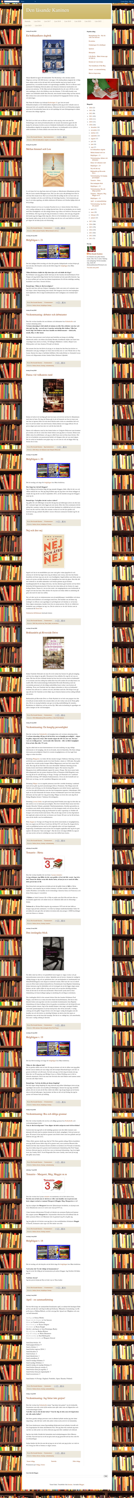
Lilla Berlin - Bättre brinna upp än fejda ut (98, 57)
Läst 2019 (67, 21)
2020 (91, 119)
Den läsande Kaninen (47, 9)
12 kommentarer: (48, 1102)
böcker (34, 305)
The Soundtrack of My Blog (97, 66)
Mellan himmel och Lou (38, 149)
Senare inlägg (31, 1461)
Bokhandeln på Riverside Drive (42, 632)
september (94, 136)
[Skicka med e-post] (58, 137)
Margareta (36, 759)
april (92, 209)
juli (92, 141)
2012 (91, 236)
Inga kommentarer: (49, 137)
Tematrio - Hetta (34, 852)
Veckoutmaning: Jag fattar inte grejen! (45, 1398)
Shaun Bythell (60, 140)
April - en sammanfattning (39, 1299)
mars (92, 212)
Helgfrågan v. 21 (34, 240)
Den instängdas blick (36, 932)
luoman (70, 1484)
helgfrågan (64, 266)
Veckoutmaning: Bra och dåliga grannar (46, 1114)
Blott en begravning (94, 73)
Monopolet (92, 53)
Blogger (81, 1484)
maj (92, 147)
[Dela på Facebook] (64, 137)
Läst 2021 (88, 21)
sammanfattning (50, 1389)
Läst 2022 (98, 21)
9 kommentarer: (48, 1453)
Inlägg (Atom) (40, 1465)
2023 (91, 110)
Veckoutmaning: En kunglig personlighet (47, 727)
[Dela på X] (62, 137)
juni (92, 144)
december (94, 127)
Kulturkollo (69, 321)
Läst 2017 (47, 21)
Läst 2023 (28, 25)
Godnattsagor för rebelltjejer (97, 45)
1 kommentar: (48, 1386)
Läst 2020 (78, 21)
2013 (91, 233)
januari (93, 218)
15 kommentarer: (48, 521)
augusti (93, 139)
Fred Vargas (55, 1028)
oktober (93, 133)
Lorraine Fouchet (40, 231)
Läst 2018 (57, 21)
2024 (91, 108)
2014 (91, 230)
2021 (91, 116)
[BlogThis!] (60, 137)
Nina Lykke (48, 623)
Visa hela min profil (93, 267)
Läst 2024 (38, 25)
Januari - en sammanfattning (97, 69)
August (32, 822)
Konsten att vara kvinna (96, 62)
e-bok (54, 718)
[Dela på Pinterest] (66, 137)
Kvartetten (92, 41)
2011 (91, 238)
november (94, 130)
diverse (39, 305)
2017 (91, 221)
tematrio (48, 923)
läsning (49, 305)
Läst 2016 (37, 21)
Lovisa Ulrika (37, 801)
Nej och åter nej (34, 530)
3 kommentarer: (48, 620)
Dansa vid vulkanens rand (39, 374)
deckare (38, 1028)
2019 (91, 122)
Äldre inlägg (76, 1461)
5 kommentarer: (48, 840)
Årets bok (39, 608)
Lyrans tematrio (57, 875)
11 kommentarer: (48, 302)
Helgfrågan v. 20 (34, 459)
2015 (91, 227)
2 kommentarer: (48, 228)
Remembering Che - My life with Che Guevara (97, 36)
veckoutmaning (50, 365)
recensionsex (52, 140)
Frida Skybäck (60, 718)
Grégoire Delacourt (55, 450)
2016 (91, 224)
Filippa (35, 783)
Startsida (27, 21)
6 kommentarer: (48, 1229)
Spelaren (91, 49)
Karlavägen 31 (53, 102)
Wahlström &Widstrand (33, 613)
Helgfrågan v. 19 (34, 1037)
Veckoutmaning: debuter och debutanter (46, 314)
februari (93, 215)
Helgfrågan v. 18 (34, 1240)
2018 (34, 140)
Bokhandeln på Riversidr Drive (44, 718)
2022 (91, 113)
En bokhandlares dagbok (38, 35)
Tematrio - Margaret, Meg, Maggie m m (46, 1174)
